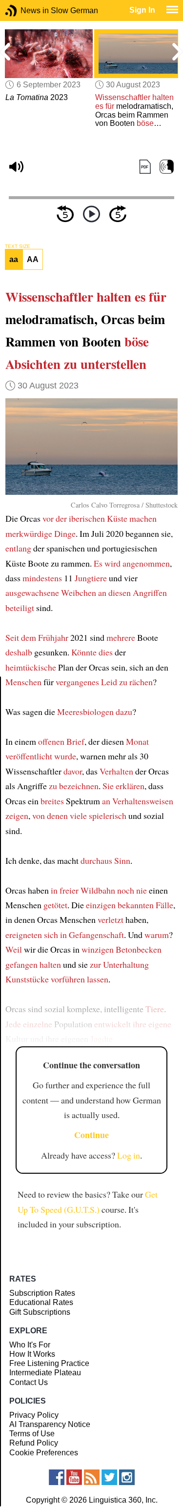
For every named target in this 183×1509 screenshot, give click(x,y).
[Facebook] (56, 1477)
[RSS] (92, 1477)
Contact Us (28, 1382)
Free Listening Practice (49, 1363)
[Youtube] (74, 1477)
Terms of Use (32, 1433)
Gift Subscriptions (39, 1312)
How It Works (32, 1354)
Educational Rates (41, 1302)
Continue (91, 1134)
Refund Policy (33, 1443)
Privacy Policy (34, 1415)
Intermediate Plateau (45, 1372)
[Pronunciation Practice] (166, 166)
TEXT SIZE (17, 246)
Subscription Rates (42, 1293)
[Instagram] (127, 1477)
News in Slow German (25, 10)
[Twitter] (109, 1477)
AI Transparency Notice (49, 1424)
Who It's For (29, 1345)
